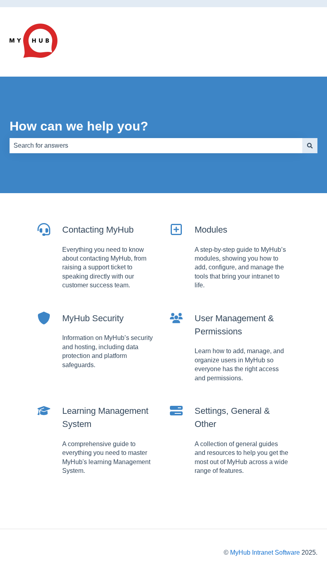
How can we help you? (79, 126)
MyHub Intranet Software (265, 552)
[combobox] (156, 145)
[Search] (309, 145)
